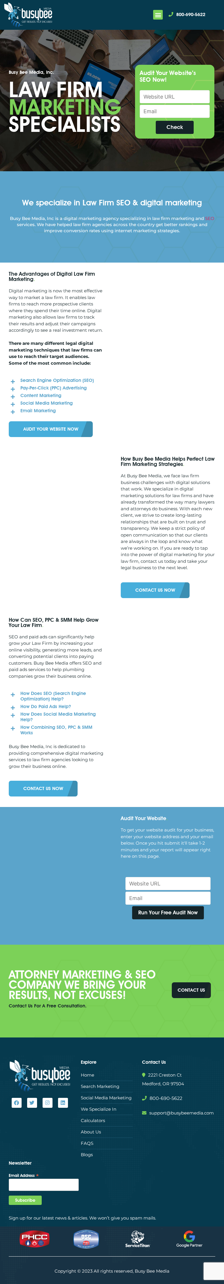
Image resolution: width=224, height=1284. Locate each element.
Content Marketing (40, 395)
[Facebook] (17, 1103)
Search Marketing (100, 1086)
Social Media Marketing (46, 403)
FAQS (87, 1143)
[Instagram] (47, 1103)
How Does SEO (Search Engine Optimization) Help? (53, 696)
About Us (91, 1132)
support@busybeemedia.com (181, 1113)
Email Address (24, 1175)
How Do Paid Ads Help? (45, 706)
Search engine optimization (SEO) (57, 380)
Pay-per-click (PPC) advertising (53, 388)
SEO (209, 218)
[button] (158, 15)
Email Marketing (38, 410)
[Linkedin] (63, 1103)
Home (87, 1075)
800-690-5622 (190, 14)
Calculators (93, 1120)
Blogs (87, 1154)
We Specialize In (98, 1109)
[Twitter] (32, 1103)
